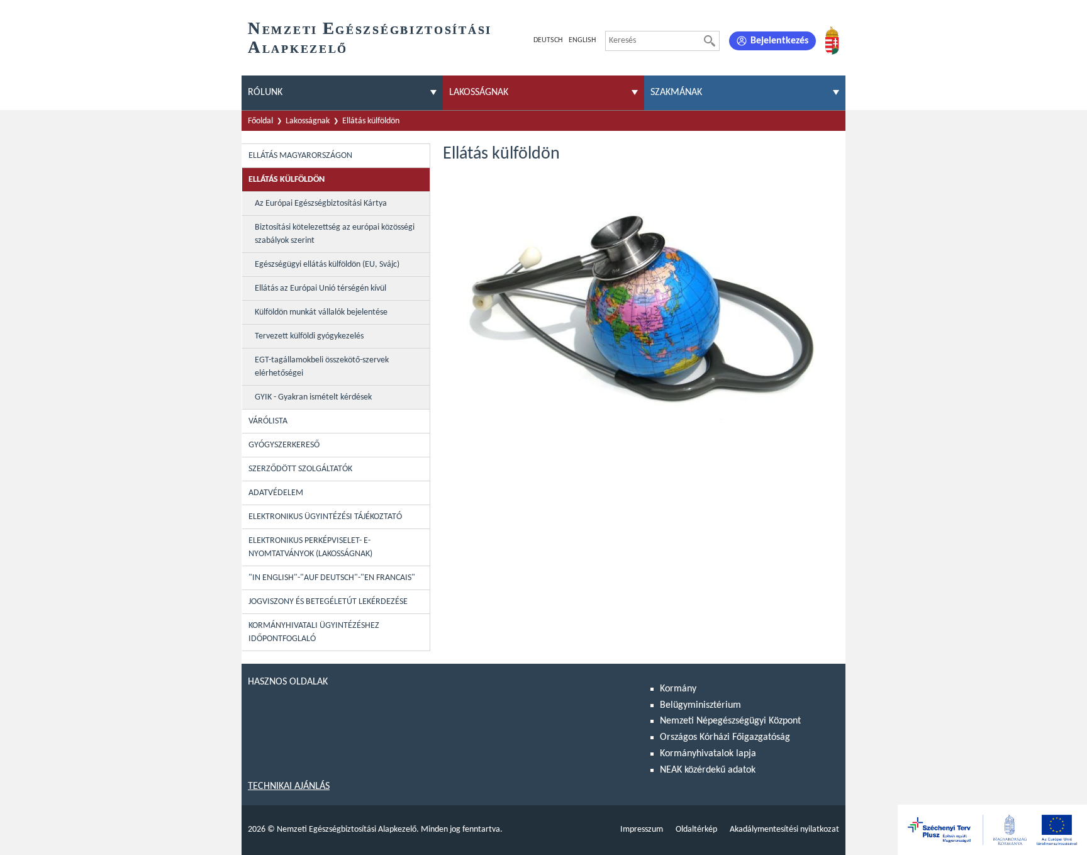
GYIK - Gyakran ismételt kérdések (313, 397)
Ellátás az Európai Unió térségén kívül (320, 288)
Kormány (678, 689)
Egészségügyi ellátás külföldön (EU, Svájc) (327, 264)
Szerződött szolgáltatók (300, 469)
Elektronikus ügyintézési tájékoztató (325, 517)
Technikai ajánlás (289, 786)
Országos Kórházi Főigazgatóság (725, 737)
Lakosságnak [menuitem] (478, 92)
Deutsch (547, 40)
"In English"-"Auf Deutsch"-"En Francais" (331, 578)
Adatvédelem (275, 493)
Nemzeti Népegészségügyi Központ (730, 721)
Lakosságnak (308, 121)
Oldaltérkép (696, 829)
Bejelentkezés (779, 41)
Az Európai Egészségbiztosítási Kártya (321, 203)
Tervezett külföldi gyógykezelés (309, 336)
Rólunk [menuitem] (265, 92)
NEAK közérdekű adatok (707, 770)
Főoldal (260, 121)
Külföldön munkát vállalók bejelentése (321, 312)
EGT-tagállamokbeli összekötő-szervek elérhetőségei (322, 366)
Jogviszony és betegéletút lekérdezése (328, 601)
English (582, 40)
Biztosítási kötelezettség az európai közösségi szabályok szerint (335, 234)
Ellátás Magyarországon (300, 155)
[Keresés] (709, 40)
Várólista (267, 421)
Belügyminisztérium (700, 705)
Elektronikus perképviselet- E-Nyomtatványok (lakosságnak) (310, 547)
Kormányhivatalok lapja (708, 754)
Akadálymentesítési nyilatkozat (784, 829)
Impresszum (641, 829)
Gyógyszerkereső (284, 445)
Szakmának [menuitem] (676, 92)
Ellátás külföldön (370, 121)
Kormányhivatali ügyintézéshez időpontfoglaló (313, 632)
